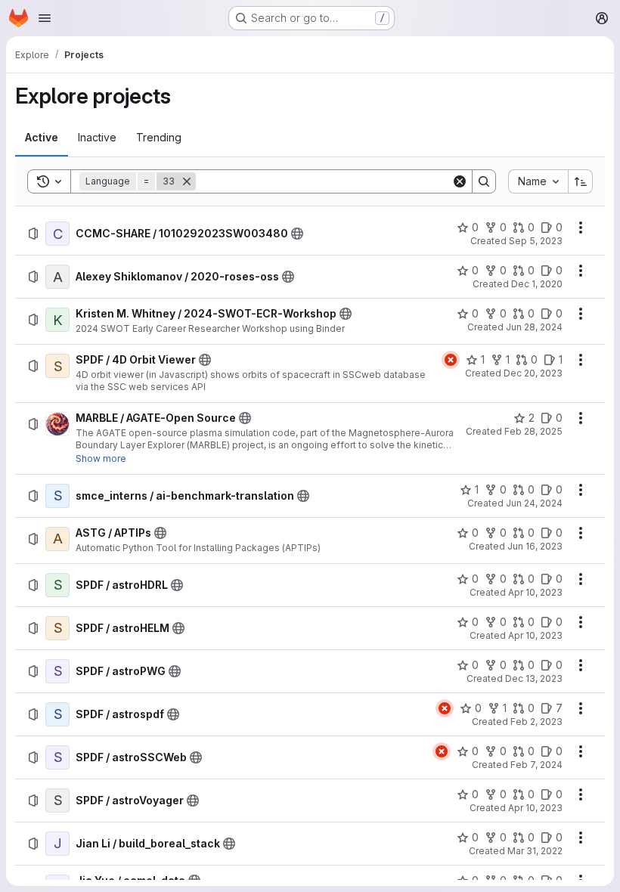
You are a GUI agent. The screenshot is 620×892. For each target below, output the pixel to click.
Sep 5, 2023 (536, 240)
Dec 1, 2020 (537, 284)
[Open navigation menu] (45, 18)
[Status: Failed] (451, 360)
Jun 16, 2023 (535, 546)
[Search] (484, 181)
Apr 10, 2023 (535, 592)
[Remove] (187, 181)
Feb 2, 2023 (536, 721)
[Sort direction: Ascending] (581, 181)
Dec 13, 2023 (534, 678)
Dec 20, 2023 (533, 373)
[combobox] (538, 181)
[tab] (41, 137)
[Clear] (460, 181)
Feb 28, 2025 (533, 431)
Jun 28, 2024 (534, 327)
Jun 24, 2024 (534, 503)
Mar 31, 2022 (535, 850)
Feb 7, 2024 (536, 764)
